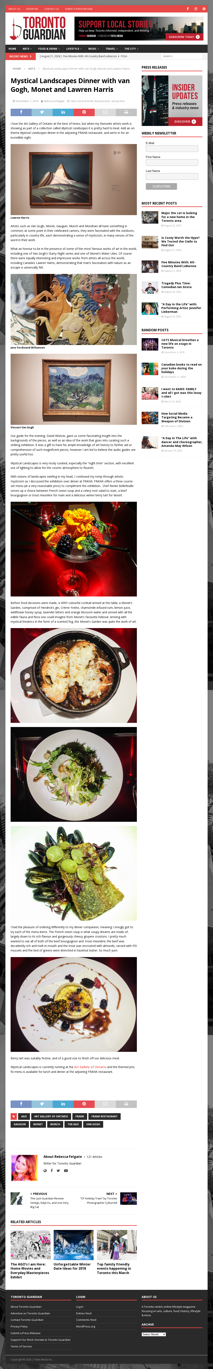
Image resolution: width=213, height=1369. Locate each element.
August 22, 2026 (172, 225)
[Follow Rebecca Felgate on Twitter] (56, 1171)
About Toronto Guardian (26, 1307)
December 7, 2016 (27, 101)
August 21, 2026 (172, 249)
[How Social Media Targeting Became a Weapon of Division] (150, 418)
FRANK (80, 1116)
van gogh (93, 1124)
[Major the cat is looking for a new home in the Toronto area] (150, 217)
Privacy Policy (19, 1326)
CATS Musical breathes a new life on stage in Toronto (180, 343)
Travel (110, 49)
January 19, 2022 (173, 450)
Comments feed (86, 1320)
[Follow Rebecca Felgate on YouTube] (64, 1171)
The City (130, 49)
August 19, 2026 (172, 316)
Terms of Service (21, 1346)
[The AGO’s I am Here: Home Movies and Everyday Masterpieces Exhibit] (31, 1245)
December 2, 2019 (174, 352)
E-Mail (150, 143)
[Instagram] (195, 8)
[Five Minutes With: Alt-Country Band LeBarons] (150, 266)
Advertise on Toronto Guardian (30, 1313)
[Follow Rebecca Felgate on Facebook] (50, 1171)
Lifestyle (72, 49)
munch (55, 1124)
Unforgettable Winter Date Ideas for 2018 (72, 1266)
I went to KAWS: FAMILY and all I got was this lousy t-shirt (181, 392)
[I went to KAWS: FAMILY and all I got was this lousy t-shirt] (150, 393)
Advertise (32, 8)
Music (92, 49)
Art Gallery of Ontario (90, 1067)
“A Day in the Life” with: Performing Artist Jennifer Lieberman (181, 308)
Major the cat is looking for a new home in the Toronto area (179, 216)
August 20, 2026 (172, 291)
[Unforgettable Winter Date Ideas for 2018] (74, 1245)
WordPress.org (85, 1326)
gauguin (20, 1124)
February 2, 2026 (173, 426)
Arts (26, 49)
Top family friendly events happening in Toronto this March (114, 1268)
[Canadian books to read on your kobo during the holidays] (150, 369)
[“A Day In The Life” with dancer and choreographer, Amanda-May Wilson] (150, 442)
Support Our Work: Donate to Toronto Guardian (41, 1340)
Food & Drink (47, 49)
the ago (73, 1124)
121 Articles (94, 1157)
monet (38, 1124)
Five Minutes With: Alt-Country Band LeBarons (178, 264)
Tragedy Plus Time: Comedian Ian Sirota (176, 285)
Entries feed (84, 1313)
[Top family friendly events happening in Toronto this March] (117, 1245)
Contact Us (51, 8)
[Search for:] (181, 56)
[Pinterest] (204, 8)
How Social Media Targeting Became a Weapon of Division (176, 417)
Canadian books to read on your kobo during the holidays (181, 368)
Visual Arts (118, 101)
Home (12, 49)
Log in (79, 1307)
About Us (14, 8)
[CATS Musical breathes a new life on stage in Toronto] (150, 344)
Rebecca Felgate (54, 101)
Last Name (153, 171)
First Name (153, 157)
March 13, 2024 (172, 401)
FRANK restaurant (105, 1116)
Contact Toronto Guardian (27, 1320)
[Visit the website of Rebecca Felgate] (45, 1171)
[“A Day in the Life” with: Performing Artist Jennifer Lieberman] (150, 308)
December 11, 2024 (175, 376)
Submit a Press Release (79, 8)
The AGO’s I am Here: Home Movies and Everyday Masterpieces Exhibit (30, 1270)
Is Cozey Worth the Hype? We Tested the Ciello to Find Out (180, 241)
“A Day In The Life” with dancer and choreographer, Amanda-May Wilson (181, 441)
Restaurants (102, 101)
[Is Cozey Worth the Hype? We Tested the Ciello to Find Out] (150, 242)
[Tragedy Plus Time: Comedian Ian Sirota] (150, 287)
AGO (24, 1116)
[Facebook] (187, 8)
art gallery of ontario (51, 1116)
